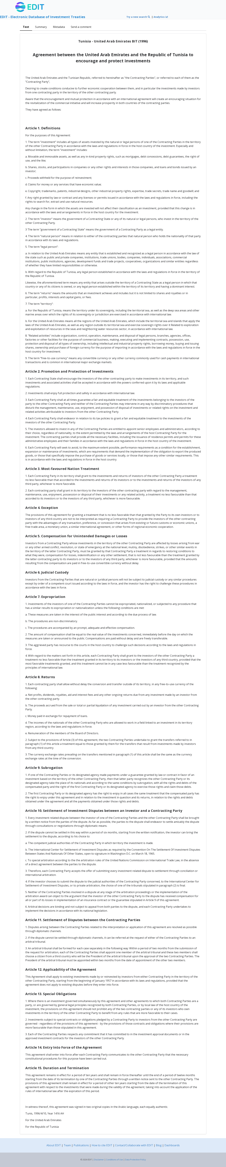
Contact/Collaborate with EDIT (134, 1145)
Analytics (159, 16)
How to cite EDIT (102, 1145)
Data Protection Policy (135, 1159)
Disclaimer (99, 1159)
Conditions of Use (114, 1159)
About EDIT (53, 1145)
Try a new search (137, 16)
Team (67, 1145)
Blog (159, 1145)
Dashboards (172, 1145)
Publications (81, 1145)
